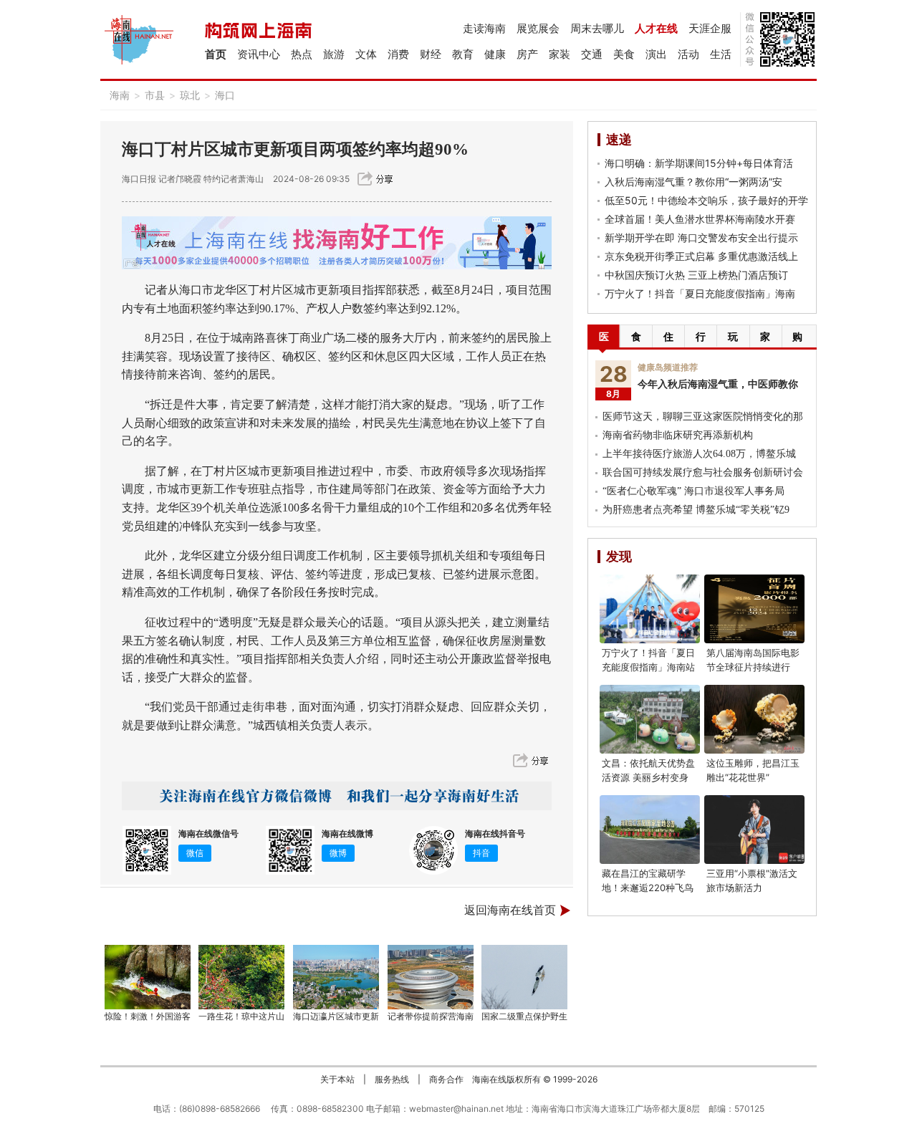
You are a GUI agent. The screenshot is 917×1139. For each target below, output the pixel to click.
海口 (225, 95)
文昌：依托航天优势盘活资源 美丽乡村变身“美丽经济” (648, 777)
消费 (398, 54)
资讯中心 (258, 54)
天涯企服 (709, 28)
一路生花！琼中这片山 (241, 1016)
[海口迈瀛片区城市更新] (336, 977)
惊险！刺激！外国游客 (148, 1016)
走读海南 (484, 28)
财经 (430, 54)
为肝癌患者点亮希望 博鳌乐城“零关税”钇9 (695, 509)
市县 (155, 95)
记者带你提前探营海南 (431, 1016)
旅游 (334, 54)
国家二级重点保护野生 (524, 1016)
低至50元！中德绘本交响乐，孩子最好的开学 (706, 200)
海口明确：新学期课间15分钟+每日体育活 (699, 163)
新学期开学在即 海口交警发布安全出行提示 (701, 237)
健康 (495, 54)
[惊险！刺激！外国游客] (147, 977)
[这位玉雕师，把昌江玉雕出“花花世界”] (754, 719)
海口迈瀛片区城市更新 (336, 1016)
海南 (120, 95)
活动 (688, 54)
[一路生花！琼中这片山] (242, 977)
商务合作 (446, 1079)
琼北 (190, 95)
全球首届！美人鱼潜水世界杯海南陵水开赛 (700, 219)
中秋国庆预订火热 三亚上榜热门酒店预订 (696, 275)
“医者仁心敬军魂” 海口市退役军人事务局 (693, 491)
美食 (624, 54)
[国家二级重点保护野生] (525, 977)
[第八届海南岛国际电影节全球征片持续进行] (754, 609)
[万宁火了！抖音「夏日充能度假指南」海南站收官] (650, 609)
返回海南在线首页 (510, 910)
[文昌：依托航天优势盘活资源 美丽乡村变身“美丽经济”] (650, 719)
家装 (559, 54)
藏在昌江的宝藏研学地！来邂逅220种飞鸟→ (647, 888)
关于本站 (337, 1079)
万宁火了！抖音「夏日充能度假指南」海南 (700, 293)
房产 (527, 54)
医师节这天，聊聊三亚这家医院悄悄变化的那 (702, 416)
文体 (366, 54)
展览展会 (538, 28)
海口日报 (139, 178)
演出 (656, 54)
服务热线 (392, 1079)
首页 (215, 54)
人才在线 (656, 28)
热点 (301, 54)
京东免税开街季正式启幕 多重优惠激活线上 (701, 256)
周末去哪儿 (597, 28)
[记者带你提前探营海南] (430, 977)
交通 (591, 54)
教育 (463, 54)
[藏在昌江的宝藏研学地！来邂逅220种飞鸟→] (650, 829)
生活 (720, 54)
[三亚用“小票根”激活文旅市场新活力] (754, 829)
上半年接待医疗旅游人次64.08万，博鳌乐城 (699, 453)
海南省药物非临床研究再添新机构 (677, 435)
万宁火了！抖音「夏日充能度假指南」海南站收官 (648, 667)
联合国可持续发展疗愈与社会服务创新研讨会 (702, 472)
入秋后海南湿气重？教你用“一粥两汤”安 (693, 182)
